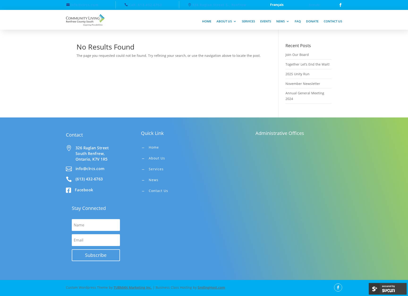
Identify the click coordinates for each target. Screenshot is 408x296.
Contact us (333, 21)
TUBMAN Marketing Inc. (133, 287)
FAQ (298, 21)
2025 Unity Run (297, 74)
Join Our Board (297, 54)
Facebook (84, 189)
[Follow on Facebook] (340, 5)
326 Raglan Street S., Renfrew (219, 5)
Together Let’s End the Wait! (307, 64)
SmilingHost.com (211, 287)
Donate (314, 5)
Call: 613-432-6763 (145, 5)
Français (277, 5)
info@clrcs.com (84, 5)
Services (248, 21)
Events (265, 21)
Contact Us (158, 190)
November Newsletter (302, 83)
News (280, 21)
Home (206, 21)
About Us (157, 158)
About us (224, 21)
